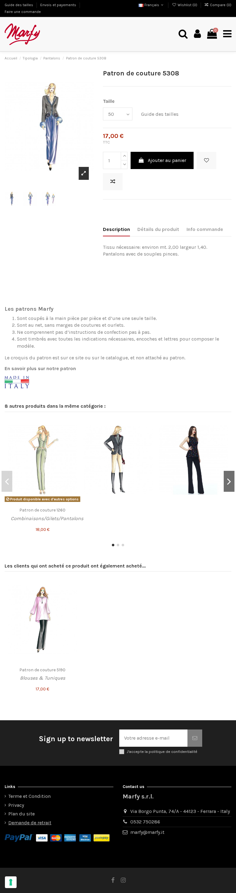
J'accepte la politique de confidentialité (162, 751)
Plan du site (21, 814)
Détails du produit (158, 229)
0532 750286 (145, 822)
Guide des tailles (19, 5)
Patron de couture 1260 (42, 510)
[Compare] (72, 436)
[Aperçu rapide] (72, 448)
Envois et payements (58, 5)
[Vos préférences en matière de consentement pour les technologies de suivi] (11, 882)
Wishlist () (187, 5)
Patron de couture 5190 (42, 670)
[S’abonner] (194, 738)
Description (116, 229)
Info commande (205, 229)
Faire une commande (23, 12)
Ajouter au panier (167, 160)
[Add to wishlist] (206, 160)
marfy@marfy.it (147, 832)
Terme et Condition (29, 796)
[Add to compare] (113, 181)
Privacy (16, 805)
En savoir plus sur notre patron (40, 368)
